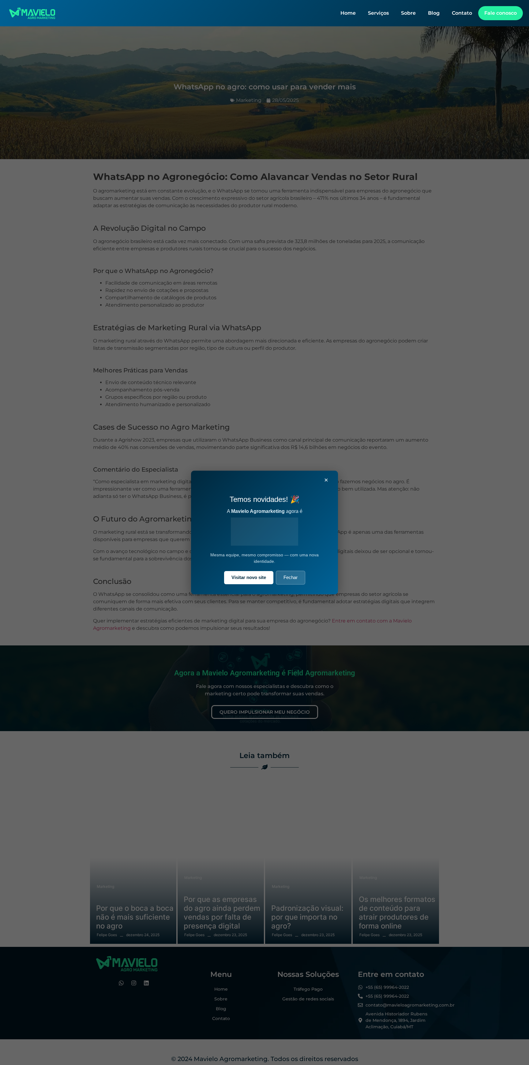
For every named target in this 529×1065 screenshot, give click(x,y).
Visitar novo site (248, 577)
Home (348, 13)
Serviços (378, 13)
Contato (462, 13)
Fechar (290, 577)
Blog (434, 13)
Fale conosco (500, 13)
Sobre (408, 13)
